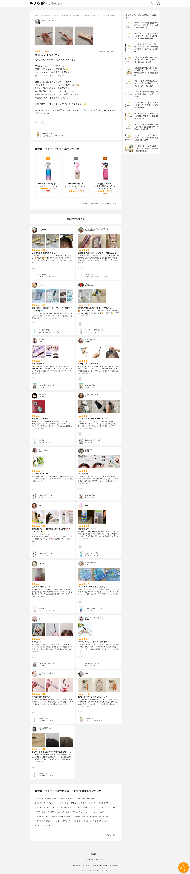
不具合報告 (113, 865)
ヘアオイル (83, 803)
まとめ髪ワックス (53, 812)
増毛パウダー (104, 821)
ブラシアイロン (52, 807)
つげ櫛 (101, 807)
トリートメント (50, 799)
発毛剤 (85, 821)
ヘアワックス (40, 812)
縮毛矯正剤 (94, 816)
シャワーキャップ (89, 799)
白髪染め (59, 816)
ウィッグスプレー (100, 812)
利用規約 (86, 865)
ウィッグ (88, 812)
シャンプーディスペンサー (45, 803)
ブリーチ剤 (76, 816)
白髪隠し (67, 816)
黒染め (48, 821)
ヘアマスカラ (40, 821)
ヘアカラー (50, 816)
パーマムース (40, 816)
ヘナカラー (57, 821)
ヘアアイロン (40, 807)
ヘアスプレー (110, 807)
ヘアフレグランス (77, 812)
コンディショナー (64, 799)
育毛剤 (79, 821)
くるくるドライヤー (80, 807)
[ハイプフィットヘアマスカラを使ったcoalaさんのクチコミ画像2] (64, 36)
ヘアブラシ (93, 807)
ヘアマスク (76, 799)
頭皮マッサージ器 (69, 821)
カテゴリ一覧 (89, 859)
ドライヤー (106, 803)
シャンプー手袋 (62, 803)
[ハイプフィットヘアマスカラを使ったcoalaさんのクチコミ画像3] (84, 36)
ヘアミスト (65, 812)
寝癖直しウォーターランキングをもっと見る (99, 203)
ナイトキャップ (95, 803)
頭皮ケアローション (42, 825)
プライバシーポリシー (99, 865)
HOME (95, 853)
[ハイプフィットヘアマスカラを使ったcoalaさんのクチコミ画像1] (44, 36)
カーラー (85, 816)
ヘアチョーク (104, 816)
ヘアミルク (73, 803)
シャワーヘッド (65, 807)
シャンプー (39, 799)
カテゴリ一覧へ (110, 835)
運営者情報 (76, 865)
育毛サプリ (94, 821)
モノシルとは (101, 859)
